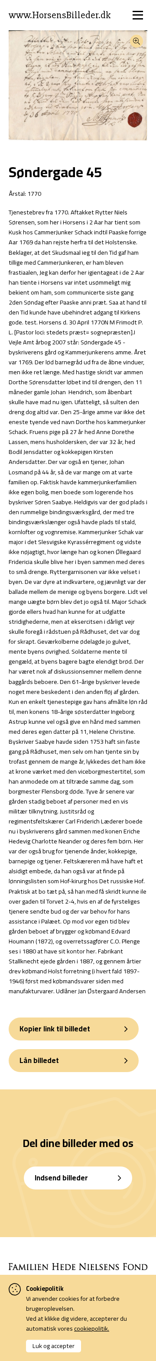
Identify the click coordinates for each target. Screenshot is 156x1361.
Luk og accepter (53, 1345)
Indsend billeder (61, 1178)
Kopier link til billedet (55, 1029)
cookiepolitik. (91, 1328)
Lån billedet (39, 1060)
